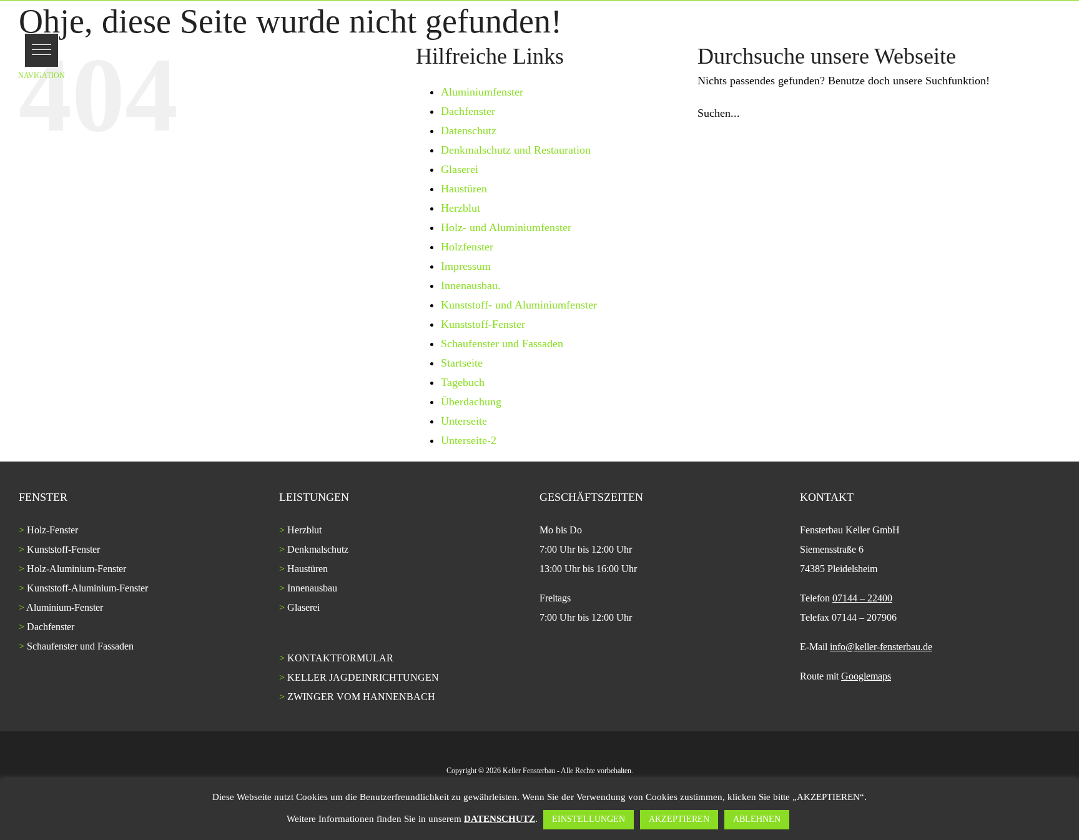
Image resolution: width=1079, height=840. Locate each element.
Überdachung (471, 401)
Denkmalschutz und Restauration (516, 150)
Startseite (462, 363)
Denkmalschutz (317, 549)
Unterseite (464, 421)
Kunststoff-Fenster (483, 324)
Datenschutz (468, 130)
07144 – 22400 (862, 598)
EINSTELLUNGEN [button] (588, 819)
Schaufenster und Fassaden (502, 343)
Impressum (466, 266)
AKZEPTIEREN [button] (679, 819)
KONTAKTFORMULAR (340, 658)
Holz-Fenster (52, 530)
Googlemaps (866, 676)
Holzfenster (467, 246)
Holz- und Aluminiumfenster (506, 227)
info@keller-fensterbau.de (881, 646)
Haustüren (464, 188)
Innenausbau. (471, 285)
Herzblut (460, 208)
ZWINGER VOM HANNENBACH (361, 696)
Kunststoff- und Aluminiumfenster (519, 305)
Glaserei (459, 169)
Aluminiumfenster (482, 92)
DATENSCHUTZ (499, 819)
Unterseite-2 (468, 440)
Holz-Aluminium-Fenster (76, 568)
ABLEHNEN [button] (757, 819)
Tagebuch (463, 382)
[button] (41, 50)
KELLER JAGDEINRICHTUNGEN (363, 677)
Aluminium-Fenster (64, 607)
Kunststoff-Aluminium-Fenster (87, 588)
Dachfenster (468, 111)
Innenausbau (312, 588)
